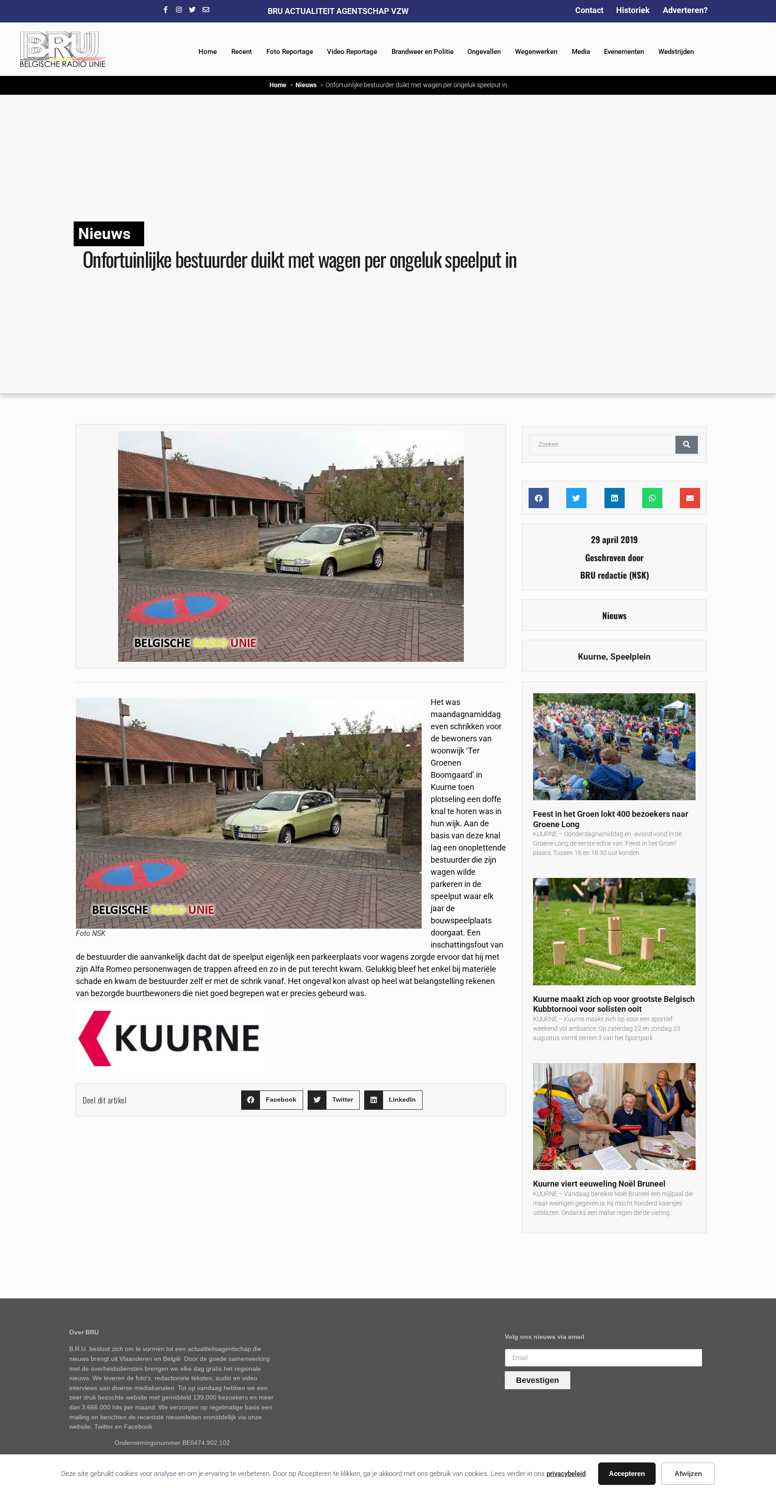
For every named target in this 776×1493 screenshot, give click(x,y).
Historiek (633, 10)
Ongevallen (484, 52)
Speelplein (630, 656)
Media (581, 52)
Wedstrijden (676, 52)
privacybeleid (566, 1474)
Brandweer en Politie (423, 52)
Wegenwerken (536, 52)
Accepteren (627, 1473)
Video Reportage (352, 52)
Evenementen (624, 52)
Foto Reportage (289, 52)
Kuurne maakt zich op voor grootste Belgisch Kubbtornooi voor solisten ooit (614, 1004)
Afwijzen (688, 1473)
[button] (272, 1100)
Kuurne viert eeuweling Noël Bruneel (599, 1183)
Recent (241, 52)
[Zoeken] (686, 445)
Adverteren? (685, 10)
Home (207, 52)
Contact (589, 10)
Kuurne (592, 656)
